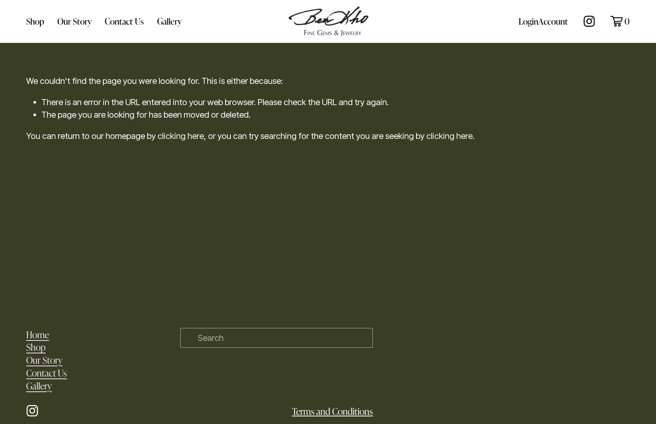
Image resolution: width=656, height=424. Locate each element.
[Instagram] (589, 21)
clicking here (181, 136)
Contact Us (124, 21)
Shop (35, 21)
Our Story (74, 21)
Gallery (169, 21)
